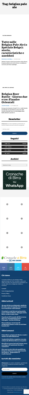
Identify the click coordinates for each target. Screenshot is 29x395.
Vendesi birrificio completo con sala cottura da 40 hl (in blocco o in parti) (14, 340)
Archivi (14, 159)
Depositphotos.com (17, 392)
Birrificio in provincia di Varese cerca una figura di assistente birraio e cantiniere (14, 345)
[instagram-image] (7, 204)
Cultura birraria (7, 35)
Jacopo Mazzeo (5, 105)
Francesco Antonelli (7, 59)
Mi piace (24, 143)
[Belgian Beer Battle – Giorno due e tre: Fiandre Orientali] (14, 79)
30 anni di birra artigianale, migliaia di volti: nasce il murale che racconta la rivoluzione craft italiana (14, 307)
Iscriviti (14, 133)
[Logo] (14, 258)
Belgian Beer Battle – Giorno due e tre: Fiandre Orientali (14, 98)
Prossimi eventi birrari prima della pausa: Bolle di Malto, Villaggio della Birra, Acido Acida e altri (14, 312)
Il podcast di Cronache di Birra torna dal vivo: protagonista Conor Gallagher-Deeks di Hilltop (14, 318)
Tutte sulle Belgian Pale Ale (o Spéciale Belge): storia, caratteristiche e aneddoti (14, 48)
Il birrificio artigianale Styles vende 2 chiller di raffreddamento (14, 335)
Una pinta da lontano (8, 87)
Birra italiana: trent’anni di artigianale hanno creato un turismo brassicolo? (14, 324)
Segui (25, 146)
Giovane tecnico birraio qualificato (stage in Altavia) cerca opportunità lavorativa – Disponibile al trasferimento (14, 351)
